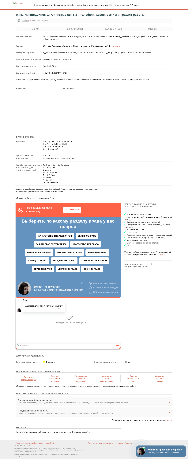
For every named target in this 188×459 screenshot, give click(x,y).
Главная (25, 20)
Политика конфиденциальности (100, 443)
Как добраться (113, 28)
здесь (169, 420)
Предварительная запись (33, 410)
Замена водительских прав (133, 378)
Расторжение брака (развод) (35, 400)
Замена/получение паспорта (54, 378)
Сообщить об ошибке (123, 443)
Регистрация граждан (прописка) (81, 378)
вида (162, 254)
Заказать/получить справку (159, 378)
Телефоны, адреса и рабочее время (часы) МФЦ (35, 443)
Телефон (35, 28)
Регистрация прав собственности (107, 378)
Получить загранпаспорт (28, 378)
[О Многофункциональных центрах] (18, 3)
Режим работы (74, 28)
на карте (116, 45)
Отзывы (152, 28)
